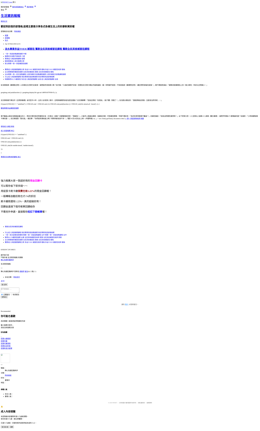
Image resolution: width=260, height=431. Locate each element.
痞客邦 (22, 271)
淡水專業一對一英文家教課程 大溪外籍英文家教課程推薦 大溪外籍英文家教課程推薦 (35, 74)
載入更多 (4, 284)
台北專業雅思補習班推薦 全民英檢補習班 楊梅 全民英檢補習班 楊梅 (29, 72)
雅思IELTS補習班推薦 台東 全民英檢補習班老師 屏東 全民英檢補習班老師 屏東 (33, 237)
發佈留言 (4, 297)
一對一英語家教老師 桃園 (135, 118)
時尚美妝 (17, 31)
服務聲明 (149, 403)
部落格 (7, 38)
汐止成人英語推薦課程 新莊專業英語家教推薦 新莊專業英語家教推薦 (29, 77)
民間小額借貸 (6, 338)
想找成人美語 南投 (7, 126)
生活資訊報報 (10, 16)
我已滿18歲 (5, 427)
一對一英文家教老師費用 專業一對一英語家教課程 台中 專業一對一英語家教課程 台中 (36, 235)
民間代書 (4, 341)
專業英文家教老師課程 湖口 (11, 157)
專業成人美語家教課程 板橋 (15, 59)
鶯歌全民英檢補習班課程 (14, 226)
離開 (11, 427)
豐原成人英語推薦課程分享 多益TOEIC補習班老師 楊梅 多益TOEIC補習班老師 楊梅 (35, 69)
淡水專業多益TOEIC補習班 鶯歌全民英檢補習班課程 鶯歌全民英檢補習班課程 (47, 49)
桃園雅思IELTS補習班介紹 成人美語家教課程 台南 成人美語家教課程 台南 (31, 79)
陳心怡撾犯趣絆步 (7, 260)
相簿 (6, 35)
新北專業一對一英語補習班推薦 (16, 63)
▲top (2, 281)
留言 (26, 271)
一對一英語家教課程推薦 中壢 (15, 54)
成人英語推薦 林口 (7, 131)
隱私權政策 (141, 403)
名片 (6, 40)
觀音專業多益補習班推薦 (10, 108)
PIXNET (115, 403)
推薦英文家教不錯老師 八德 (15, 56)
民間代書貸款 (6, 343)
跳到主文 (4, 21)
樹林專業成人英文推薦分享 (14, 61)
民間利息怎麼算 (6, 348)
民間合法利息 (6, 346)
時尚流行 (16, 277)
